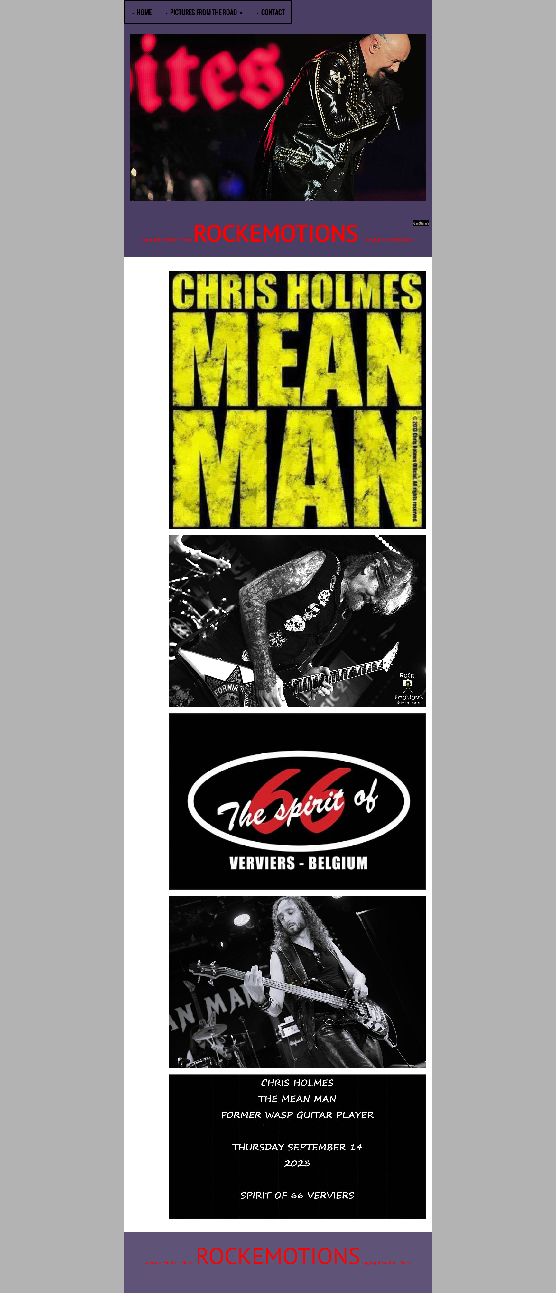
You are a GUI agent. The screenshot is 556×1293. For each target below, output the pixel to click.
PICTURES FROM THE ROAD (203, 12)
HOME (144, 12)
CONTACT (273, 12)
